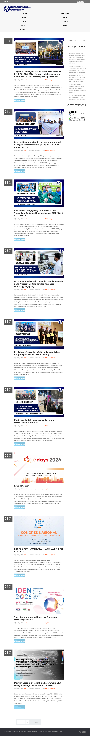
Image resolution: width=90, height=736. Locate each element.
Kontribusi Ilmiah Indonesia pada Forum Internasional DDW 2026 (34, 421)
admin (25, 80)
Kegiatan (52, 80)
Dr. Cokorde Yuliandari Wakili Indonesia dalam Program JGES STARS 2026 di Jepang (37, 353)
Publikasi (52, 688)
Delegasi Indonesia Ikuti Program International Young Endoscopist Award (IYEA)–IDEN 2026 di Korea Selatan (37, 145)
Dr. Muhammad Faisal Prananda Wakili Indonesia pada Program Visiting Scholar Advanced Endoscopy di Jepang (38, 284)
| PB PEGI (11, 731)
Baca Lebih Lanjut (19, 100)
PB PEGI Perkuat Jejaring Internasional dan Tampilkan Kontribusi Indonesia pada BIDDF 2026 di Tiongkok (38, 213)
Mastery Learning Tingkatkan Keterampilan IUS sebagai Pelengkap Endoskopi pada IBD (37, 684)
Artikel (47, 80)
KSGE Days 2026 (21, 485)
